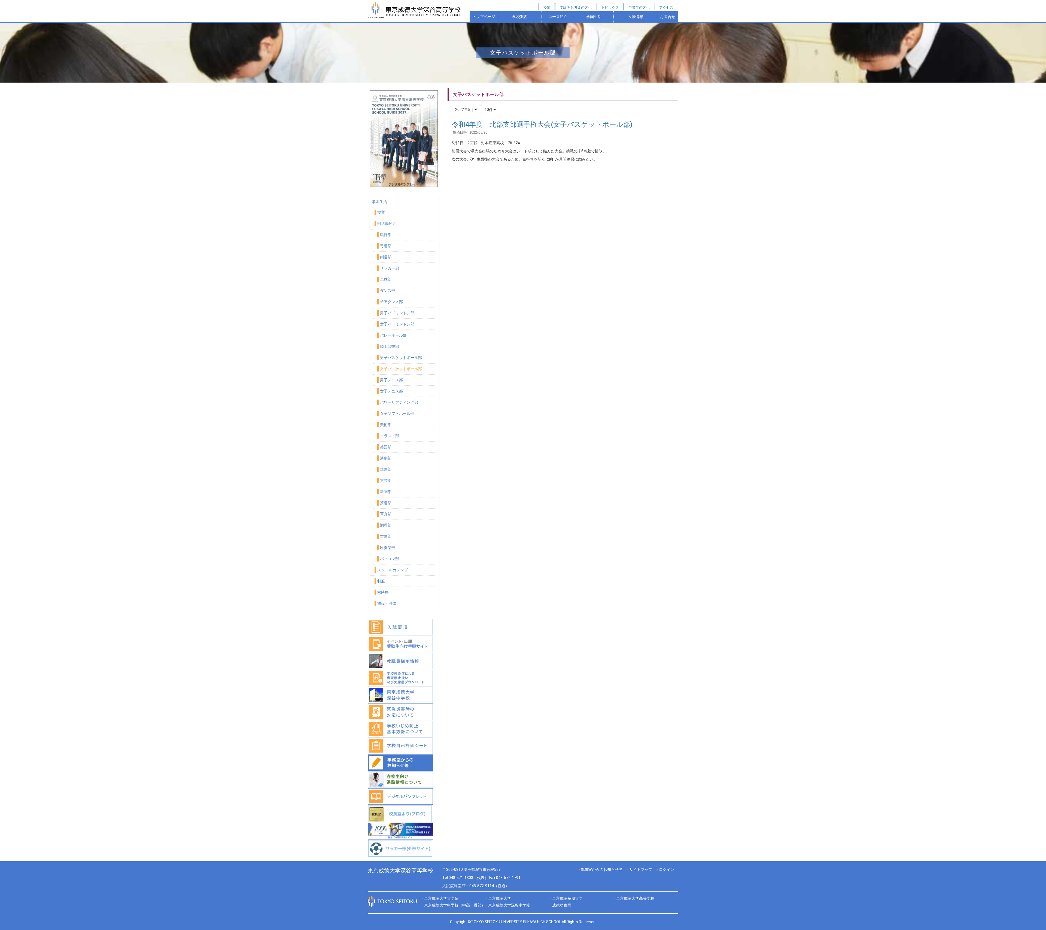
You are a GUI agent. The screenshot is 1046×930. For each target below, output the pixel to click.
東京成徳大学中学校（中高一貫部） (454, 905)
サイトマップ (640, 869)
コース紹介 (557, 16)
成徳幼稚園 (561, 905)
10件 (489, 109)
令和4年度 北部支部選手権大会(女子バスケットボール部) (542, 124)
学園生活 (593, 16)
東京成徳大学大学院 (441, 898)
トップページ (483, 16)
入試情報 (635, 16)
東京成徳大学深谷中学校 (509, 905)
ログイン (666, 869)
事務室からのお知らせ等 (601, 869)
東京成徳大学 (499, 898)
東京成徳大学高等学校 (635, 898)
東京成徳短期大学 (567, 898)
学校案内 (520, 16)
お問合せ (667, 16)
